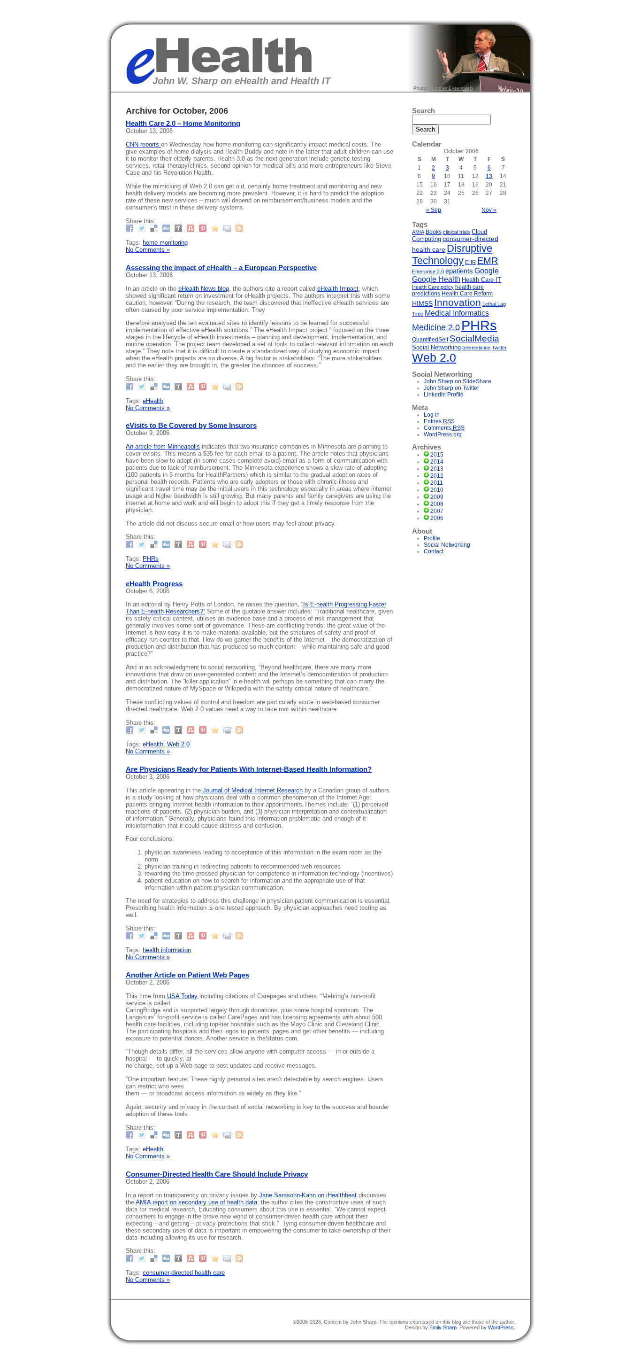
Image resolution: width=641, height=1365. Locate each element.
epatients (459, 271)
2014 (436, 461)
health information (167, 950)
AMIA (418, 232)
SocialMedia (474, 338)
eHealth (153, 400)
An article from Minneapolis (163, 446)
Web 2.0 (178, 744)
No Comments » (148, 249)
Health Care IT (481, 279)
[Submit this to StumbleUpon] (192, 228)
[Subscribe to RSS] (240, 228)
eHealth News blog (203, 288)
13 (489, 176)
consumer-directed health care (184, 1272)
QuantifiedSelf (430, 339)
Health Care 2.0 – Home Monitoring (183, 123)
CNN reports (143, 144)
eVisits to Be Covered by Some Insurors (191, 425)
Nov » (488, 210)
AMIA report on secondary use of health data (196, 1202)
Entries (439, 421)
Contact (433, 551)
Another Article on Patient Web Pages (187, 975)
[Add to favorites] (216, 228)
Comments (444, 428)
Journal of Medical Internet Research (252, 790)
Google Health (436, 279)
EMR (487, 261)
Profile (432, 538)
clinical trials (456, 232)
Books (434, 232)
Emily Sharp (443, 1327)
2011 (436, 483)
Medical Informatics (457, 313)
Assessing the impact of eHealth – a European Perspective (221, 267)
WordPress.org (443, 434)
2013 (436, 468)
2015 (436, 454)
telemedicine (476, 347)
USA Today (182, 996)
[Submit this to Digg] (167, 228)
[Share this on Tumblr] (179, 228)
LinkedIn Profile (444, 394)
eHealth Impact (338, 288)
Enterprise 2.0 (428, 271)
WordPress (501, 1327)
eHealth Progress (154, 584)
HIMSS (422, 303)
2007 (436, 511)
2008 (436, 504)
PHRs (151, 558)
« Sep (433, 210)
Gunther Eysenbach (451, 88)
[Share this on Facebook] (131, 228)
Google (486, 271)
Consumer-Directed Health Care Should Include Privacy (217, 1174)
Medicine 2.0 (436, 327)
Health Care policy (433, 287)
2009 (436, 497)
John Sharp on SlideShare (457, 381)
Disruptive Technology (452, 254)
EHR (470, 262)
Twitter (499, 347)
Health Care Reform (467, 293)
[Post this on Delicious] (155, 228)
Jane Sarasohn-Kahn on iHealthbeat (308, 1195)
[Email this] (228, 228)
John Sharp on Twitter (451, 388)
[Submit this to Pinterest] (204, 228)
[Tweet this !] (143, 228)
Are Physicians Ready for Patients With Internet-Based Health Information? (249, 769)
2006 (436, 518)
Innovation (457, 302)
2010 (436, 490)
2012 (436, 476)
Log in (432, 414)
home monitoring (165, 242)
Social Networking (436, 347)
